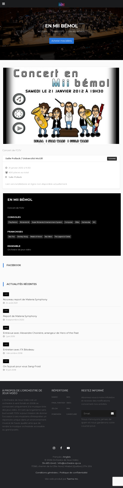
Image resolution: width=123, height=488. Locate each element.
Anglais (66, 456)
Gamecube (71, 414)
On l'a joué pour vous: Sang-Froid (21, 366)
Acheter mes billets (61, 40)
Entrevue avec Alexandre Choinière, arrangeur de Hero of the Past (41, 332)
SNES (68, 403)
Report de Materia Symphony (20, 316)
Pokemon (56, 414)
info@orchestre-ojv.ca (69, 463)
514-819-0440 (49, 463)
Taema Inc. (72, 478)
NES (68, 397)
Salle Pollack (15, 177)
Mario (55, 397)
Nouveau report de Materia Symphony (25, 299)
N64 (68, 408)
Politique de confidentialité (73, 472)
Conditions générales (47, 472)
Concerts (58, 31)
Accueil (43, 31)
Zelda (55, 408)
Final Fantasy (57, 403)
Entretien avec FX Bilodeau (18, 349)
